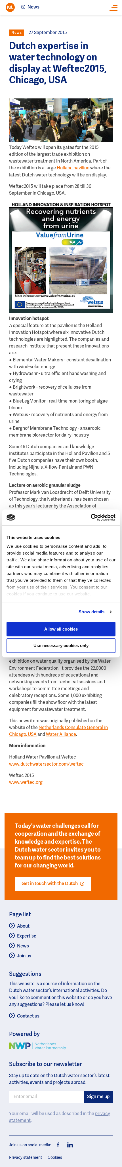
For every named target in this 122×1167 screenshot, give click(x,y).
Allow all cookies (61, 629)
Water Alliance (61, 734)
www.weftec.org (26, 782)
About (23, 926)
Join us (24, 956)
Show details (91, 611)
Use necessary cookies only (61, 645)
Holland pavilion (73, 168)
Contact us (28, 1016)
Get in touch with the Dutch (50, 884)
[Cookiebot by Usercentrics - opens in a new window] (90, 517)
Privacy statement (25, 1158)
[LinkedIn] (68, 1145)
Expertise (26, 936)
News (33, 7)
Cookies (55, 1158)
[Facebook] (58, 1145)
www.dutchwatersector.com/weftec (46, 764)
